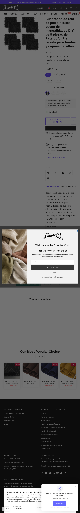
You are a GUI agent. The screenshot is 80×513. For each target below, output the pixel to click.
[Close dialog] (77, 231)
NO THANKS (53, 272)
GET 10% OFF (52, 267)
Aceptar (39, 507)
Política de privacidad (35, 501)
